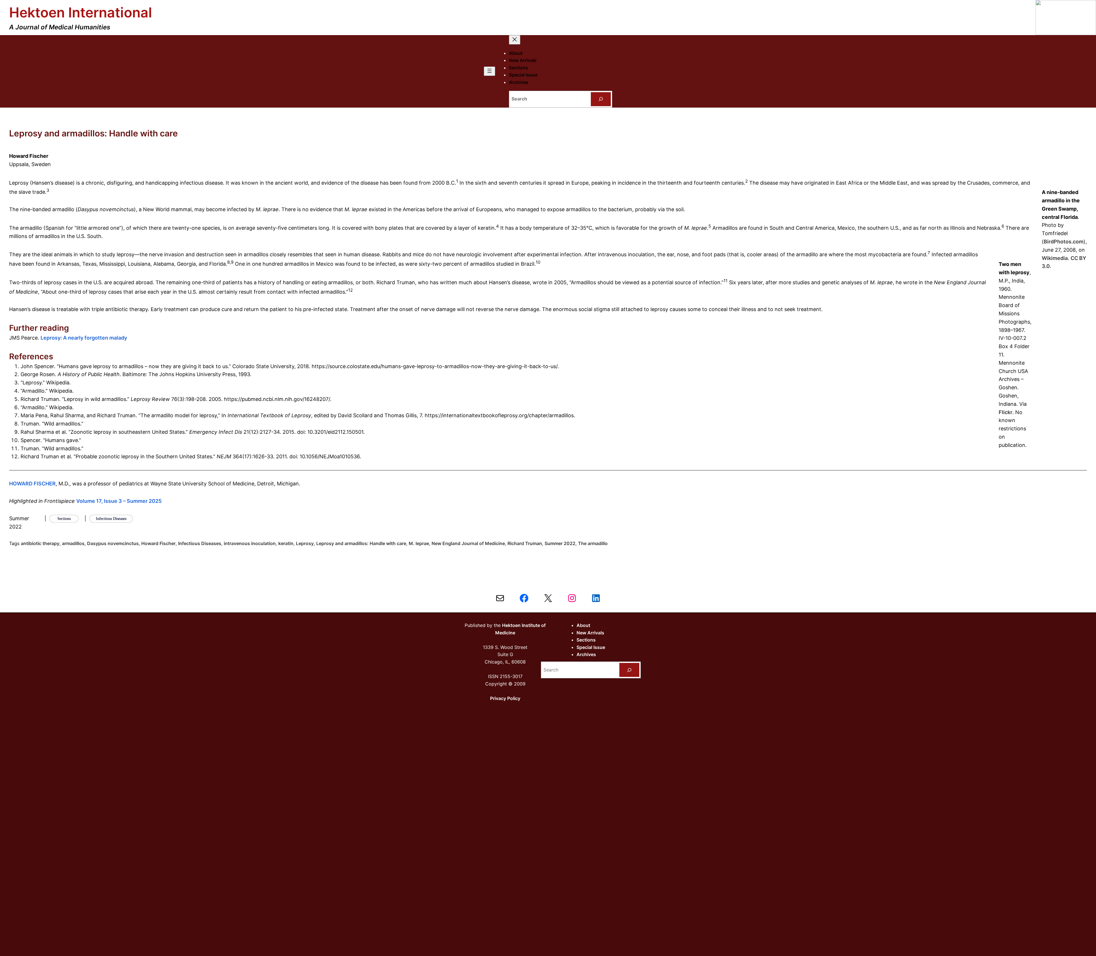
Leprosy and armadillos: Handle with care (361, 543)
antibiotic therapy (40, 543)
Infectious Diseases (199, 543)
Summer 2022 (560, 543)
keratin (285, 543)
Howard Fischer (158, 543)
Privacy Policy (505, 698)
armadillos (73, 543)
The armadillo (593, 543)
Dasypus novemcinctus (113, 543)
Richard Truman (524, 543)
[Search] (601, 99)
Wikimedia (1055, 258)
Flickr (1005, 412)
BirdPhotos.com (1063, 242)
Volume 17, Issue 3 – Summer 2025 (119, 501)
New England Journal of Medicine (468, 543)
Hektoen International (80, 12)
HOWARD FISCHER (32, 484)
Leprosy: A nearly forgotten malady (84, 338)
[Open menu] (489, 71)
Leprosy (305, 543)
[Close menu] (514, 40)
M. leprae (419, 543)
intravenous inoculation (250, 543)
